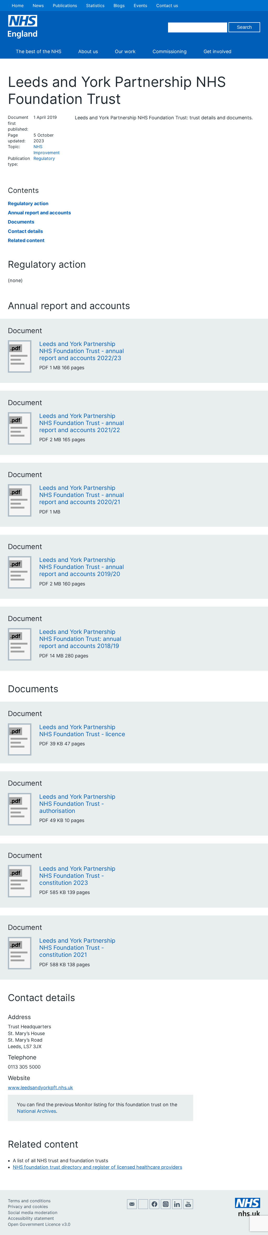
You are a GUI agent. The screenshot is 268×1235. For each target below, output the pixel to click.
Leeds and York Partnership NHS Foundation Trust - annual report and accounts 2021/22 (81, 422)
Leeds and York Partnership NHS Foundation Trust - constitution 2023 (77, 875)
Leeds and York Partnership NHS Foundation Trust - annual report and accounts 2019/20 (81, 566)
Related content (26, 240)
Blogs (119, 5)
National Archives (36, 1111)
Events (140, 5)
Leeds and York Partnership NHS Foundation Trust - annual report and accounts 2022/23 (81, 350)
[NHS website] (247, 1214)
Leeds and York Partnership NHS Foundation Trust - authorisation (77, 803)
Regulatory (44, 158)
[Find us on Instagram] (166, 1207)
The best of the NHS (38, 51)
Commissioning (170, 51)
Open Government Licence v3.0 (39, 1224)
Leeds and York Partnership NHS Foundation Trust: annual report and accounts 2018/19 (80, 638)
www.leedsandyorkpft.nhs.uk (40, 1087)
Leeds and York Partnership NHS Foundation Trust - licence (82, 730)
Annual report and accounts (39, 212)
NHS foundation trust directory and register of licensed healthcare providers (97, 1167)
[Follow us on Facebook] (154, 1207)
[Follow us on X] (143, 1207)
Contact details (25, 231)
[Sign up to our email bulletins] (132, 1207)
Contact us (167, 5)
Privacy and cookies (28, 1206)
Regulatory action (28, 203)
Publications (65, 5)
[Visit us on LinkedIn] (177, 1207)
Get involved (217, 51)
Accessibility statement (31, 1218)
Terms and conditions (29, 1200)
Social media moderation (32, 1212)
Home (18, 5)
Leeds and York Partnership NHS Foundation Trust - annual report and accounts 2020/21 (81, 494)
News (38, 5)
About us (88, 51)
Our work (125, 51)
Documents (21, 222)
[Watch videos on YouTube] (188, 1207)
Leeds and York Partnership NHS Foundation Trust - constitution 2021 (77, 947)
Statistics (95, 5)
